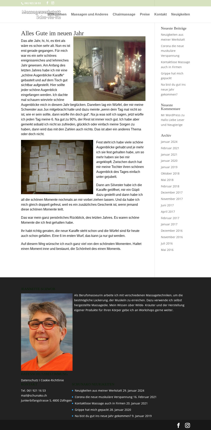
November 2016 (172, 237)
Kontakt (160, 14)
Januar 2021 (169, 154)
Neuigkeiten (180, 14)
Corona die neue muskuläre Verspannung (172, 51)
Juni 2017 (167, 205)
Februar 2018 (170, 186)
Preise (145, 14)
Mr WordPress (171, 115)
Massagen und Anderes (89, 14)
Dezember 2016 (172, 231)
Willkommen (57, 14)
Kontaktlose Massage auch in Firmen (100, 403)
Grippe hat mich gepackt (92, 410)
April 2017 (168, 212)
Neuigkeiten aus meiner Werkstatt (98, 390)
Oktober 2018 (170, 173)
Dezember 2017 (172, 192)
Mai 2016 (167, 250)
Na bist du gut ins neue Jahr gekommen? (173, 89)
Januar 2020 (169, 161)
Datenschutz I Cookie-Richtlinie (42, 380)
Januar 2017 (169, 224)
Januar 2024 (169, 142)
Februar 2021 (170, 148)
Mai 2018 (167, 180)
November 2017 (172, 199)
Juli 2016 (167, 243)
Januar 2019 (169, 167)
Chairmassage (124, 14)
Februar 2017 (170, 218)
